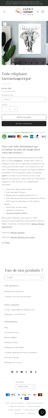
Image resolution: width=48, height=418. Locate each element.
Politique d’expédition (14, 410)
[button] (4, 11)
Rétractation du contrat (12, 362)
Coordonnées (31, 413)
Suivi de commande (11, 357)
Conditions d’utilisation (34, 406)
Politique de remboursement (34, 403)
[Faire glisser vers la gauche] (19, 69)
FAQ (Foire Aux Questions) (14, 291)
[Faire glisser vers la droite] (28, 69)
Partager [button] (7, 243)
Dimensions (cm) (7, 95)
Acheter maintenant (24, 124)
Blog (6, 327)
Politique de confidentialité (14, 347)
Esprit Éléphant (19, 403)
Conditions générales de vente (32, 410)
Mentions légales (10, 337)
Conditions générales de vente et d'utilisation (20, 353)
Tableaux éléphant (17, 233)
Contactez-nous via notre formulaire (17, 297)
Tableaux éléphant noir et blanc (22, 237)
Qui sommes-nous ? (11, 332)
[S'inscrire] (41, 277)
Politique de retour (11, 342)
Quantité (4, 105)
